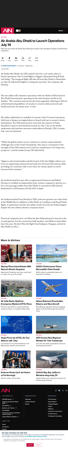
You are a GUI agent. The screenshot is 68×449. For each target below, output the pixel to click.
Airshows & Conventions (55, 411)
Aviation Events (52, 413)
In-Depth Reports (53, 404)
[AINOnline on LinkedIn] (66, 391)
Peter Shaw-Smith (9, 66)
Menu (61, 31)
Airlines (4, 37)
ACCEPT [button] (30, 445)
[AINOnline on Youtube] (59, 391)
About (4, 424)
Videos (50, 406)
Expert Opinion (52, 401)
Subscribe (28, 399)
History (4, 429)
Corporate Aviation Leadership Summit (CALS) (11, 413)
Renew (27, 404)
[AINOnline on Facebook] (56, 391)
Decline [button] (38, 445)
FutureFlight (5, 410)
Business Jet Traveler (8, 408)
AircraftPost (5, 405)
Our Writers (5, 427)
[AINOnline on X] (63, 391)
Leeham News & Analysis (9, 416)
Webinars (51, 409)
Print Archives (52, 399)
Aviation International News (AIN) (10, 402)
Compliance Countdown (55, 416)
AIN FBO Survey (6, 399)
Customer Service (30, 401)
